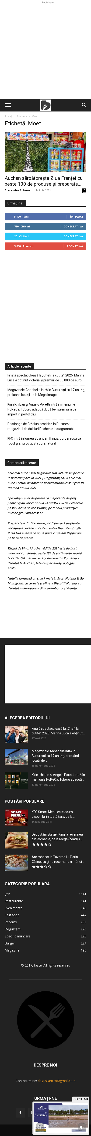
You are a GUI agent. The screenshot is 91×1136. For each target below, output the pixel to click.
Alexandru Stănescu (18, 190)
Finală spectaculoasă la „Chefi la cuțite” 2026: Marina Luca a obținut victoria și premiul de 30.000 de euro (45, 377)
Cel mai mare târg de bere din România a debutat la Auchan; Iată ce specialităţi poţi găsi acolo (43, 563)
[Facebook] (20, 1112)
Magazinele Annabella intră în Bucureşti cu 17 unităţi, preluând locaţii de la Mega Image (46, 392)
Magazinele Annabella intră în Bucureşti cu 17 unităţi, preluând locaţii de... (55, 755)
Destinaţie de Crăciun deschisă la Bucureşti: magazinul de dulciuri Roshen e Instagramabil (40, 426)
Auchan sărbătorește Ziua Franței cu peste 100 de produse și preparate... (44, 181)
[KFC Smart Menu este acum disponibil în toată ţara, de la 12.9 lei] (16, 818)
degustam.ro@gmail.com (57, 1080)
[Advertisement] (45, 50)
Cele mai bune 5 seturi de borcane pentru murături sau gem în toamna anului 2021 (45, 483)
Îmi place (76, 216)
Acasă (9, 116)
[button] (7, 105)
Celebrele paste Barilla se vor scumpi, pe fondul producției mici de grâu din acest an (45, 508)
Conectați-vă (73, 226)
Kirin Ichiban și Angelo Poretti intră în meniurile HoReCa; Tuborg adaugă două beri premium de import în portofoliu (41, 409)
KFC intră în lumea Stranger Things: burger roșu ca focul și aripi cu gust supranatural (44, 441)
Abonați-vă (75, 246)
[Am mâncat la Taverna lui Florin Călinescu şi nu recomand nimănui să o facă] (16, 863)
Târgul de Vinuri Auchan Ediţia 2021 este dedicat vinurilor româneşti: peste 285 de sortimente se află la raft (44, 553)
